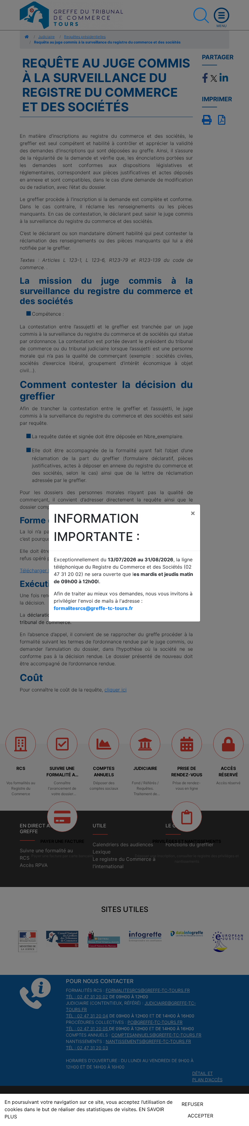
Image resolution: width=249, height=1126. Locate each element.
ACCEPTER (200, 1116)
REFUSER (192, 1104)
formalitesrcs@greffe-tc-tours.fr (93, 608)
